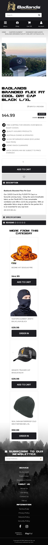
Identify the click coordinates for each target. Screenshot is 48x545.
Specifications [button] (13, 217)
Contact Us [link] (24, 496)
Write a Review (36, 106)
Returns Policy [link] (24, 517)
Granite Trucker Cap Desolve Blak (21, 371)
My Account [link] (24, 472)
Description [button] (11, 182)
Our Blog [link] (24, 492)
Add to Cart (24, 169)
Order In (24, 333)
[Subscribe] (41, 459)
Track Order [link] (24, 476)
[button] (24, 176)
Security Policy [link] (24, 521)
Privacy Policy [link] (24, 513)
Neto (31, 542)
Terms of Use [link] (24, 509)
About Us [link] (24, 488)
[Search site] (39, 15)
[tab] (24, 183)
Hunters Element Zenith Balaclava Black (22, 320)
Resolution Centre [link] (24, 480)
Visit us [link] (24, 501)
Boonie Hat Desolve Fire (22, 267)
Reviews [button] (10, 222)
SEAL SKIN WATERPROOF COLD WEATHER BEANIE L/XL (24, 422)
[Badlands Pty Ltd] (24, 5)
